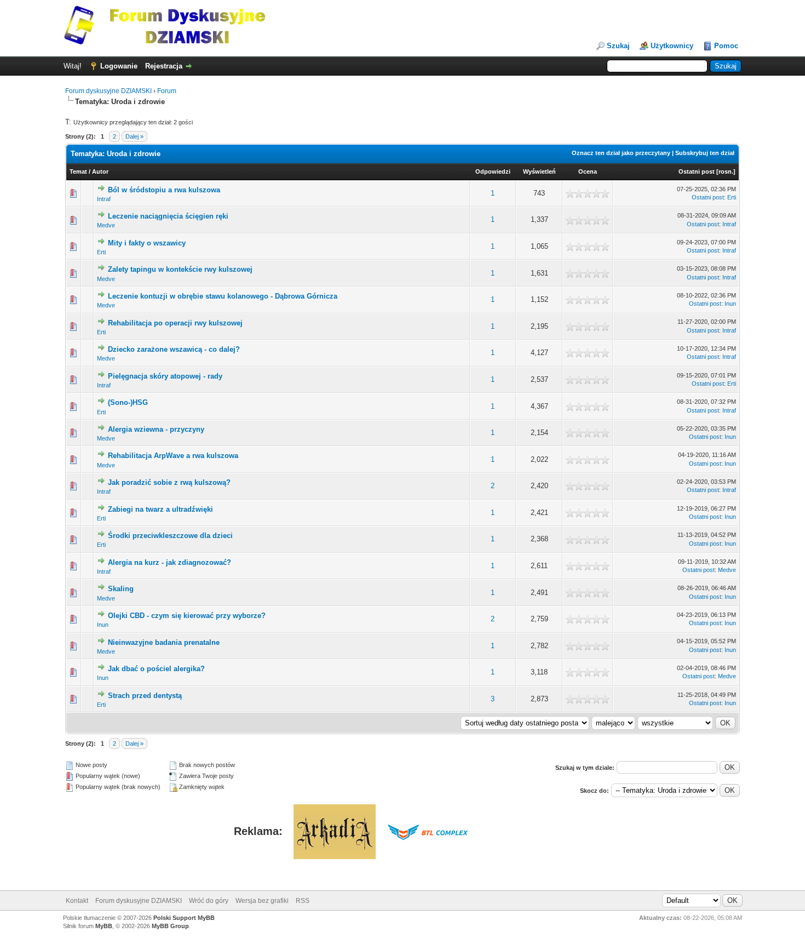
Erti (731, 197)
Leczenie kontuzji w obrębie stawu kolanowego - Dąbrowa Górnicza (222, 296)
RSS (302, 901)
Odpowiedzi (492, 171)
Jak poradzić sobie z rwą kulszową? (169, 482)
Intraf (104, 199)
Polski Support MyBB (184, 917)
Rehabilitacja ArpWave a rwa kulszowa (173, 455)
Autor (100, 171)
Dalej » (134, 136)
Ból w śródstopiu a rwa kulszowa (164, 190)
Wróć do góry (208, 901)
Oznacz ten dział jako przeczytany (621, 153)
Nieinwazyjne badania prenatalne (164, 642)
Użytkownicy (672, 46)
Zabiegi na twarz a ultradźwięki (160, 509)
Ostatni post (697, 171)
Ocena (587, 171)
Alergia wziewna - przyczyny (156, 429)
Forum (166, 91)
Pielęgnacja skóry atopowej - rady (165, 376)
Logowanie (118, 66)
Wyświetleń (539, 171)
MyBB (103, 926)
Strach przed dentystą (145, 695)
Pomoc (726, 46)
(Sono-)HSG (128, 402)
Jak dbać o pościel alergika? (156, 669)
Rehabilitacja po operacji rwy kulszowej (175, 323)
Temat (78, 171)
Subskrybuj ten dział (704, 153)
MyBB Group (170, 926)
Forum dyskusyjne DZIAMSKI (108, 91)
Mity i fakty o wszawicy (147, 243)
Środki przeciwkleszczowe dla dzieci (170, 535)
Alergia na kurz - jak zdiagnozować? (169, 562)
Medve (106, 225)
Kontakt (77, 901)
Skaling (121, 589)
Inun (730, 303)
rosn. (725, 171)
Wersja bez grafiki (262, 901)
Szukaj (618, 46)
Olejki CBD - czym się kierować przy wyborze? (187, 615)
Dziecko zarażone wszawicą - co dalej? (174, 349)
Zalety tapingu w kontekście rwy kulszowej (180, 269)
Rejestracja (163, 66)
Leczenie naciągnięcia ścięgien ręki (168, 216)
